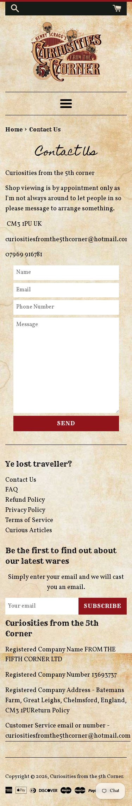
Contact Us (20, 480)
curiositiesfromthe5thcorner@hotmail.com (68, 736)
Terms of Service (29, 520)
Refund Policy (25, 500)
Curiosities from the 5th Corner (86, 776)
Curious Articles (28, 530)
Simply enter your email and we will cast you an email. (66, 582)
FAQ (11, 490)
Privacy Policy (25, 510)
